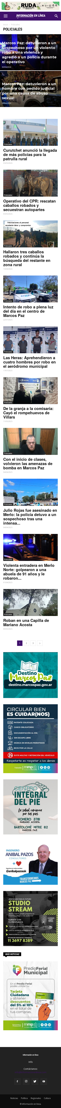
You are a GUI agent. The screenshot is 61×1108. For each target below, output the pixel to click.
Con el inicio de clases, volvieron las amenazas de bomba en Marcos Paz (27, 463)
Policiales (8, 144)
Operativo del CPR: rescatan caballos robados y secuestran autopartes (29, 205)
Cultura (47, 1098)
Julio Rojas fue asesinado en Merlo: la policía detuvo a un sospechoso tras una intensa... (30, 516)
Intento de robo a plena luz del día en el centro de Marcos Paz (28, 311)
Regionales (36, 1098)
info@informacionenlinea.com (30, 1072)
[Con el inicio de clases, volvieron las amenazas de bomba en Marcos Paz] (30, 441)
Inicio (5, 24)
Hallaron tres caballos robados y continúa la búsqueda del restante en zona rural (26, 258)
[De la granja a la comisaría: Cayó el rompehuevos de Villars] (30, 390)
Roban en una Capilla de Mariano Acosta (26, 622)
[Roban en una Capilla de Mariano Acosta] (30, 602)
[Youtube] (44, 1081)
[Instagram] (26, 1081)
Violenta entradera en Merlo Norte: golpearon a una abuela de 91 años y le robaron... (28, 571)
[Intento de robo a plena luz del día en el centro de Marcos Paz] (30, 289)
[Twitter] (35, 1081)
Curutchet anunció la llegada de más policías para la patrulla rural (30, 154)
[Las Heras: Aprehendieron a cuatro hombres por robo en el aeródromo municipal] (30, 339)
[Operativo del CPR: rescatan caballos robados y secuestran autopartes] (30, 183)
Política (24, 1098)
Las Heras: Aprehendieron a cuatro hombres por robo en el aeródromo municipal (29, 362)
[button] (56, 16)
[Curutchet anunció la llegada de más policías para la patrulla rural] (30, 132)
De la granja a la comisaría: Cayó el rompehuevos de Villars (28, 413)
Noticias (14, 1098)
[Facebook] (17, 1081)
